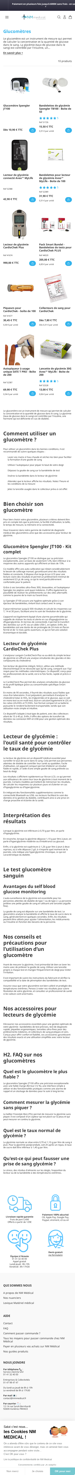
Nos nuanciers (12, 1298)
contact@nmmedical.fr (14, 1398)
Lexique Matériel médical (18, 1303)
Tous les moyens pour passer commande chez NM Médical (34, 1339)
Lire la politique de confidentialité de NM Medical (28, 1459)
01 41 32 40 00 (10, 1374)
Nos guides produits (15, 1351)
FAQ (5, 1328)
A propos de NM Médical (18, 1293)
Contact (8, 1323)
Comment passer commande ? (21, 1333)
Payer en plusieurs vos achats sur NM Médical (31, 1346)
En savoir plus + (13, 53)
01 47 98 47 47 (10, 1382)
